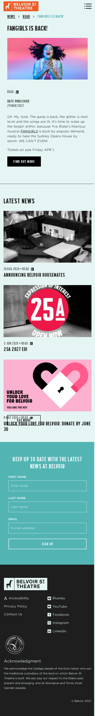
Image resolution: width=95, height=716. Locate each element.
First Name (17, 477)
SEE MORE (24, 420)
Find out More (24, 161)
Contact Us (13, 614)
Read (26, 16)
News (11, 16)
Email (12, 519)
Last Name (16, 498)
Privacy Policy (15, 606)
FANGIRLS (29, 131)
